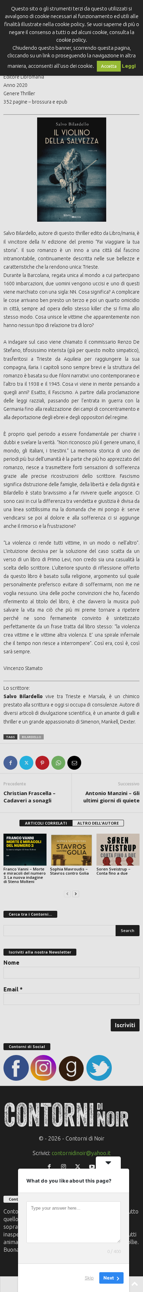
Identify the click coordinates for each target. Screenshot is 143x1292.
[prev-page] (67, 893)
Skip (89, 1278)
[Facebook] (10, 763)
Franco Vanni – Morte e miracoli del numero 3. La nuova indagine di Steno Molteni (24, 875)
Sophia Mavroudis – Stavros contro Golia (69, 871)
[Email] (74, 763)
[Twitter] (26, 763)
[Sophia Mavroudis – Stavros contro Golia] (71, 850)
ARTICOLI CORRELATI (46, 823)
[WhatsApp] (58, 763)
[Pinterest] (42, 763)
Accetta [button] (109, 66)
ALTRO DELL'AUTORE (98, 823)
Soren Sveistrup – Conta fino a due (113, 871)
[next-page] (75, 893)
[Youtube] (92, 1167)
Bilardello (31, 737)
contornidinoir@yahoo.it (81, 1153)
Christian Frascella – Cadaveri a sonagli (29, 797)
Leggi (129, 66)
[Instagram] (65, 1167)
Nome (11, 962)
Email (13, 989)
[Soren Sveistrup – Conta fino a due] (118, 850)
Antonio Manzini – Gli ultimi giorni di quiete (111, 797)
